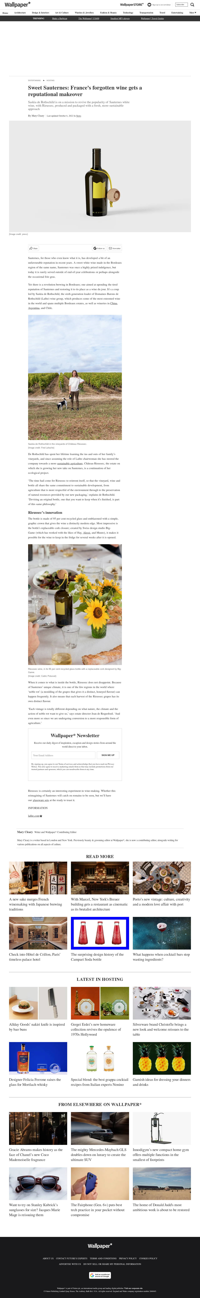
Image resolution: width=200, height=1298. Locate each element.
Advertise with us (70, 1264)
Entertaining (177, 12)
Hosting (51, 80)
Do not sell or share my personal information (112, 1264)
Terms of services (65, 764)
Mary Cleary (38, 115)
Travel (162, 12)
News (78, 115)
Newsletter (116, 248)
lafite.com (33, 816)
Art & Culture (61, 12)
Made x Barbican (59, 18)
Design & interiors (40, 12)
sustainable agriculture (70, 463)
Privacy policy (128, 1258)
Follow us (101, 248)
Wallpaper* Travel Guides (152, 18)
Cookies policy (148, 1258)
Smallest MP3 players (120, 18)
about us (48, 1258)
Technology (128, 12)
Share (35, 248)
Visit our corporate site (133, 1288)
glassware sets (41, 800)
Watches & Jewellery (84, 12)
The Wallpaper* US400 (88, 18)
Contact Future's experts (71, 1258)
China (113, 303)
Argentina (33, 308)
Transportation (146, 12)
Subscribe (180, 4)
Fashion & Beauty (108, 12)
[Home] (5, 13)
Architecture (20, 12)
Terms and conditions (103, 1258)
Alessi (86, 532)
